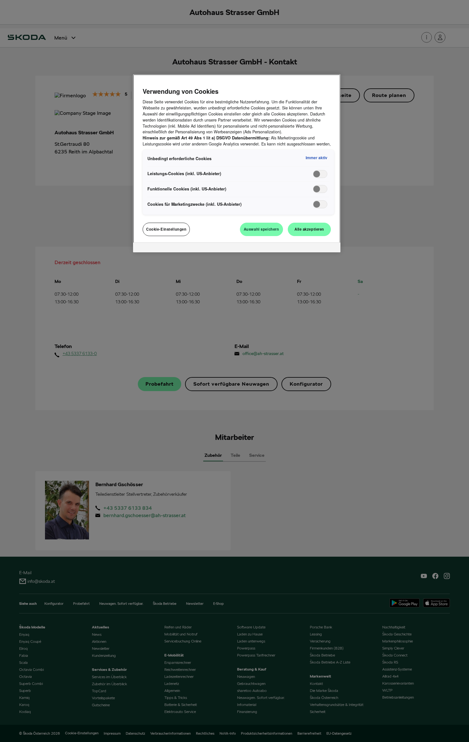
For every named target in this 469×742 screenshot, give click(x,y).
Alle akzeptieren (309, 229)
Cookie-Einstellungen (166, 229)
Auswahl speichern (261, 229)
